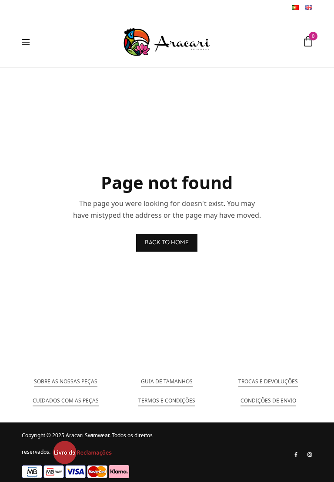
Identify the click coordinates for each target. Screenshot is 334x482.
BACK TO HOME (167, 243)
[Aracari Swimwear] (167, 41)
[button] (65, 382)
